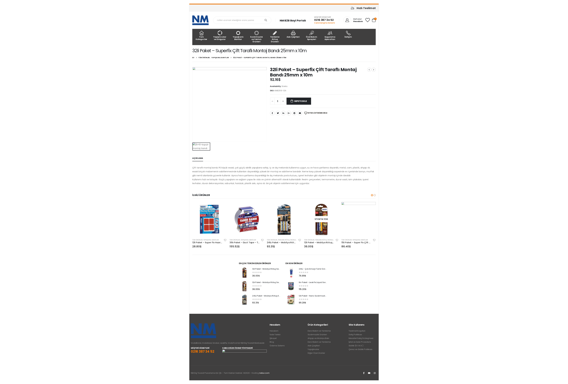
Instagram (374, 373)
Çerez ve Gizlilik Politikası (360, 349)
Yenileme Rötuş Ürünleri (274, 39)
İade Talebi (275, 334)
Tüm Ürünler (197, 240)
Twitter (277, 113)
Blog (272, 342)
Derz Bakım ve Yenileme (319, 330)
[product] (209, 219)
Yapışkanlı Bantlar (238, 38)
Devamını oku (333, 207)
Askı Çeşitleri (293, 36)
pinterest (294, 113)
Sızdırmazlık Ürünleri (317, 334)
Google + (289, 113)
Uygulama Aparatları (330, 38)
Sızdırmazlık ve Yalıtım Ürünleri (256, 39)
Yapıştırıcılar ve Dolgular (219, 38)
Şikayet (273, 338)
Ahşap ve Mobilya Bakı (318, 338)
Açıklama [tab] (197, 158)
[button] (372, 195)
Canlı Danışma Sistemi (324, 23)
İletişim (348, 36)
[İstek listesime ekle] (225, 240)
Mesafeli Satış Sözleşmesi (361, 338)
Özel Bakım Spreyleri (311, 38)
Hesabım (274, 330)
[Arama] (266, 20)
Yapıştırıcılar (313, 349)
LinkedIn (283, 113)
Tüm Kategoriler (201, 38)
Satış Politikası (355, 334)
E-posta (299, 113)
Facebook (272, 113)
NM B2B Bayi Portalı (293, 20)
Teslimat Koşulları (357, 330)
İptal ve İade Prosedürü (360, 342)
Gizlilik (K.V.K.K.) (356, 345)
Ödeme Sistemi (277, 345)
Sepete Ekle (300, 101)
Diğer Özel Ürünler (316, 353)
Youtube (369, 373)
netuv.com (264, 373)
